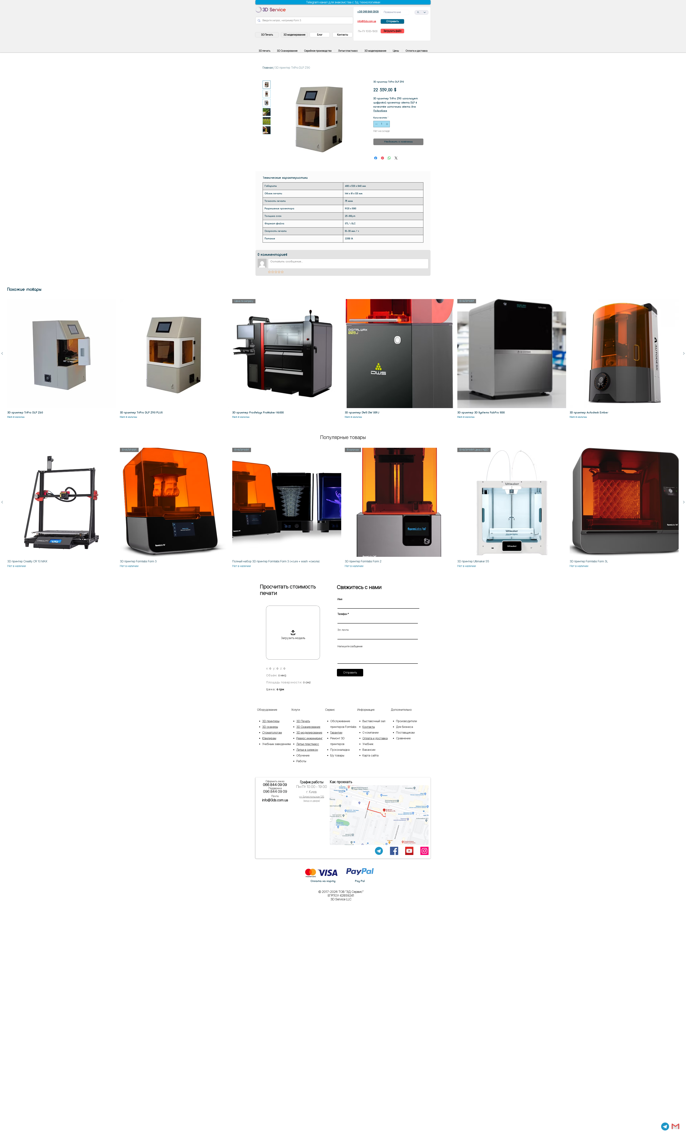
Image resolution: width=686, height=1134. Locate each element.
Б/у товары (337, 755)
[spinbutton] (381, 124)
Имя (339, 599)
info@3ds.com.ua (275, 800)
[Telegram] (665, 1126)
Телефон (342, 614)
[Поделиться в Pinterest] (382, 158)
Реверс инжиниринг (309, 738)
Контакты (368, 727)
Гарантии (336, 732)
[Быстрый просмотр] (61, 353)
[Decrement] (376, 124)
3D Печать (303, 721)
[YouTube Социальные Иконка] (409, 851)
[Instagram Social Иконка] (424, 851)
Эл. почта (343, 630)
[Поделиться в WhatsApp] (389, 158)
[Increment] (387, 124)
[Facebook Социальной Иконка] (394, 851)
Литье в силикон (307, 749)
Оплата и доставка (375, 738)
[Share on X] (396, 158)
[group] (343, 359)
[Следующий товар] (684, 353)
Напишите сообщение (349, 646)
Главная (268, 67)
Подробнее (380, 111)
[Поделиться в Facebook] (376, 158)
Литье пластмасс (307, 744)
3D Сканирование (308, 727)
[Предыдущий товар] (2, 353)
